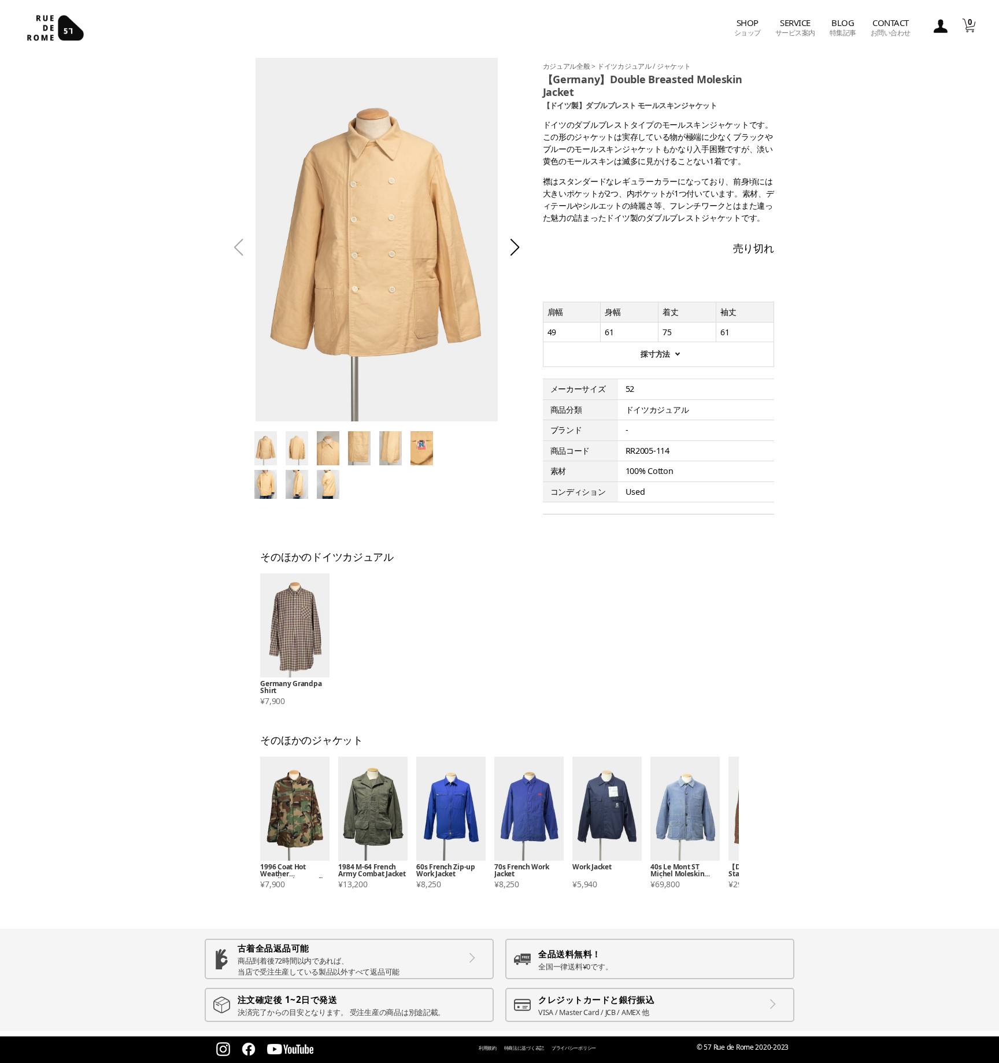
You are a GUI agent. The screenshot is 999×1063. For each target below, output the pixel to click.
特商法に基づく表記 (524, 1048)
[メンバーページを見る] (941, 27)
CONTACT (891, 27)
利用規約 (488, 1048)
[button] (515, 247)
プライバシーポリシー (574, 1048)
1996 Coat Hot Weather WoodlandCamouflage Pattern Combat (293, 871)
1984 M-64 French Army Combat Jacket (371, 871)
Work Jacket (591, 868)
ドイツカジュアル (625, 66)
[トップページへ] (55, 27)
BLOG (843, 27)
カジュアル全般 (567, 66)
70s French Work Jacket (521, 871)
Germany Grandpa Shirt (290, 687)
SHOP (747, 27)
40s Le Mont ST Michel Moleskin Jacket (677, 871)
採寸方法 (655, 354)
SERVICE (795, 27)
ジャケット (674, 66)
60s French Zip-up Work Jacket (445, 871)
